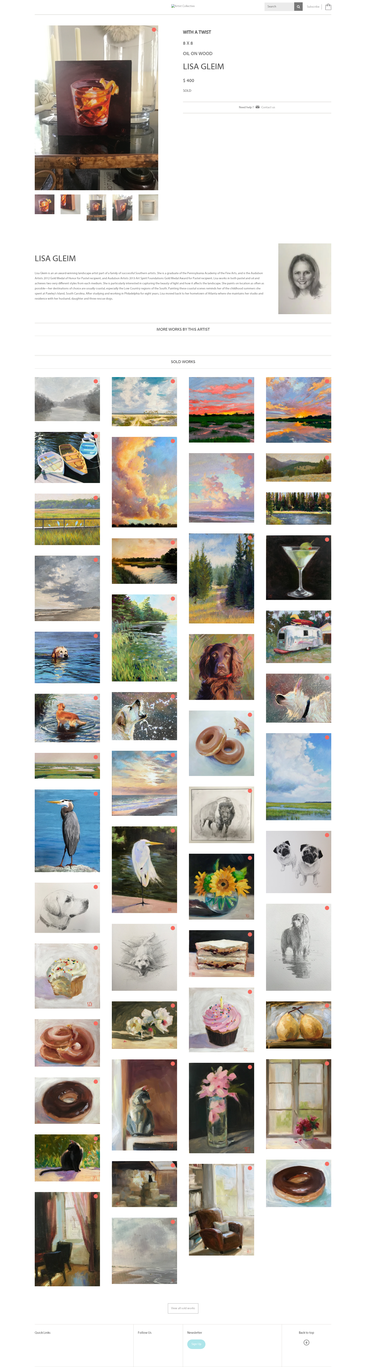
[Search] (298, 6)
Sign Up (196, 1344)
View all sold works (183, 1308)
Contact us (268, 107)
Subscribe (313, 6)
